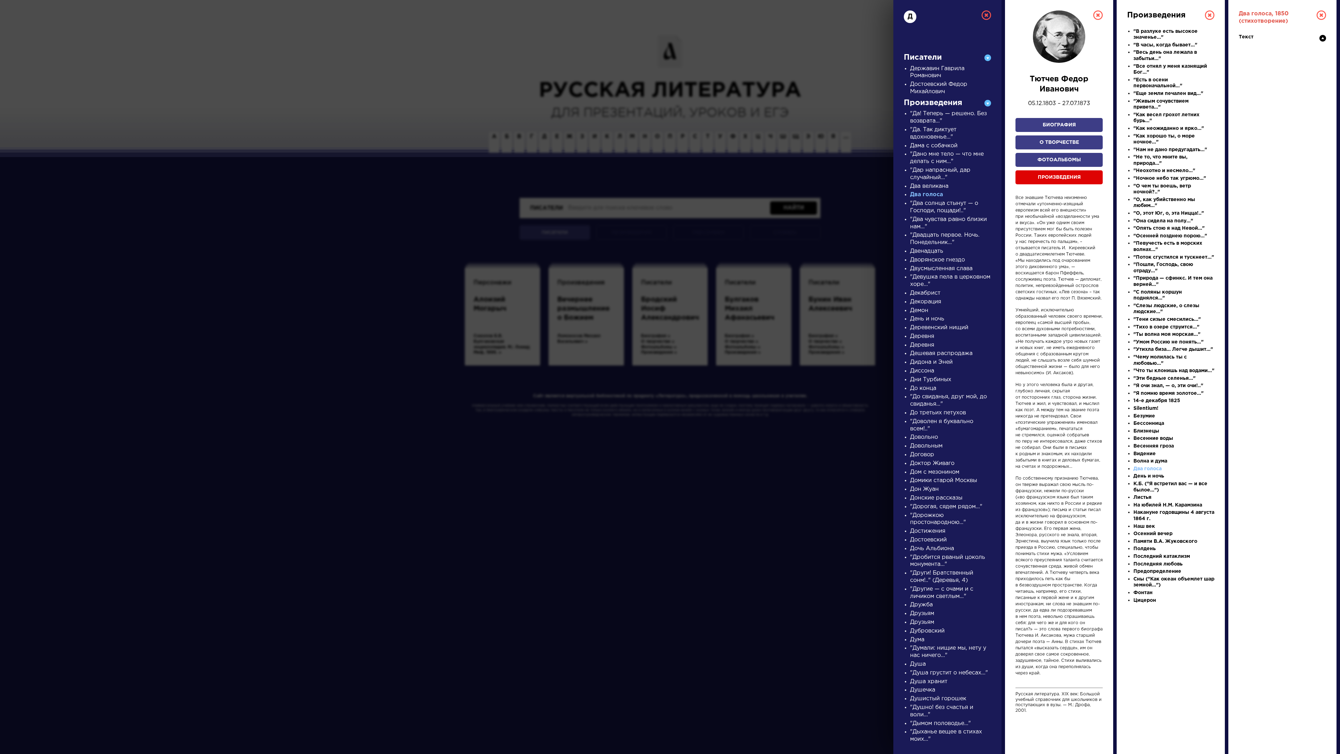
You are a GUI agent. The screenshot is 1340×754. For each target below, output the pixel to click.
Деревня (922, 336)
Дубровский (927, 631)
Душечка (922, 690)
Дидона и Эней (931, 362)
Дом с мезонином (934, 472)
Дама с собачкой (934, 145)
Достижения (927, 531)
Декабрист (925, 293)
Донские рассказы (936, 498)
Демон (919, 310)
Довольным (926, 446)
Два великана (929, 186)
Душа (918, 664)
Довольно (924, 437)
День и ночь (927, 318)
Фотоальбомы (1059, 160)
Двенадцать (926, 251)
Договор (922, 454)
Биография (1059, 125)
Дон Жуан (924, 489)
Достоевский (928, 539)
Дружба (921, 604)
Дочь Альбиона (932, 548)
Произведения (1059, 177)
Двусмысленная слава (941, 268)
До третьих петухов (938, 412)
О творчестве (1059, 142)
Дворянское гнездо (937, 260)
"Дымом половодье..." (940, 723)
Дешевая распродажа (941, 353)
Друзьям (922, 613)
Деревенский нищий (939, 327)
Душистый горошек (938, 698)
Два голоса (926, 194)
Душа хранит (928, 681)
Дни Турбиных (930, 379)
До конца (923, 388)
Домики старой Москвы (943, 480)
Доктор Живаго (932, 463)
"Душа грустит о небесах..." (949, 672)
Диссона (922, 371)
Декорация (925, 301)
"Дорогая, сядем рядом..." (946, 506)
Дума (917, 639)
